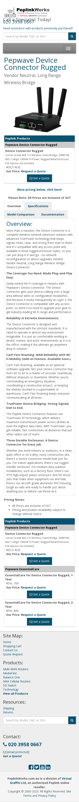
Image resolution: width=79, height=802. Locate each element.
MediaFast (10, 673)
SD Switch (9, 685)
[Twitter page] (36, 768)
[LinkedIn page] (48, 768)
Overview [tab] (14, 206)
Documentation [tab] (52, 214)
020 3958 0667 (18, 22)
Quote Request (13, 654)
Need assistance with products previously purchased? (38, 28)
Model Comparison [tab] (20, 214)
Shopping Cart (12, 646)
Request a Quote (33, 171)
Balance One (11, 677)
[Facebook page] (31, 768)
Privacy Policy (47, 796)
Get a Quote (40, 178)
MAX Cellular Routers (17, 681)
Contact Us (10, 650)
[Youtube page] (42, 768)
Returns (8, 712)
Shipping (8, 708)
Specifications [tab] (38, 206)
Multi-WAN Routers (15, 669)
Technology (10, 689)
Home (7, 642)
